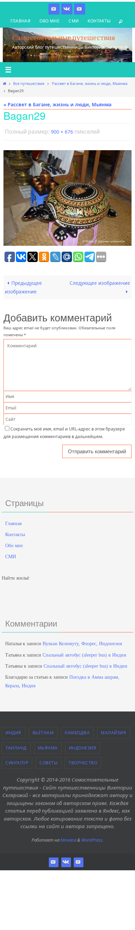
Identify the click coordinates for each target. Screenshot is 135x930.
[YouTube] (79, 8)
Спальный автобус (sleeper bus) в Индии (84, 653)
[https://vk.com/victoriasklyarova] (66, 8)
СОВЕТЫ (48, 761)
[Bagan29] (67, 196)
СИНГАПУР (17, 761)
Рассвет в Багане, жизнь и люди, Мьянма (89, 83)
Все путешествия (28, 83)
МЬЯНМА (48, 746)
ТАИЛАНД (16, 746)
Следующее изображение (100, 281)
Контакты (99, 21)
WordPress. (92, 838)
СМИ (74, 21)
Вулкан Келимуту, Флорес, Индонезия (82, 642)
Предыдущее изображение (23, 285)
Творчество (83, 761)
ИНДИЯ (13, 731)
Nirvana (68, 838)
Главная (20, 21)
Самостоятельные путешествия (63, 37)
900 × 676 (62, 131)
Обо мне (49, 21)
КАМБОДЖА (77, 731)
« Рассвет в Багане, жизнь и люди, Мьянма (57, 104)
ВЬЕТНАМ (43, 731)
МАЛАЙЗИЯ (113, 731)
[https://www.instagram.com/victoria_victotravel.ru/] (54, 8)
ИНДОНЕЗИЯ (83, 746)
